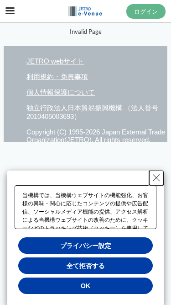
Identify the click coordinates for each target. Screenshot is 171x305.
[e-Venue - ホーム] (85, 11)
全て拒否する (86, 265)
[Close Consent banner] (156, 178)
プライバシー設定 (85, 245)
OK (85, 285)
